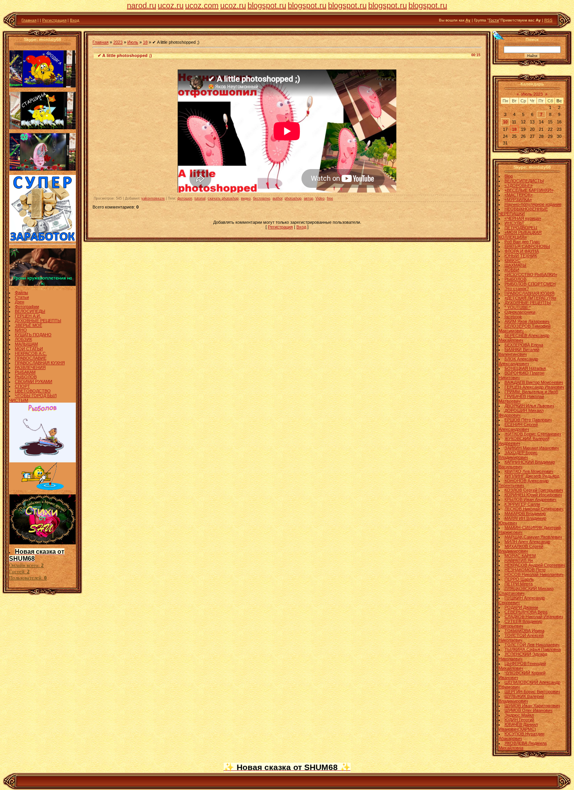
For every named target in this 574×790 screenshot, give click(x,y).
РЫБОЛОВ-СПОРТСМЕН (530, 284)
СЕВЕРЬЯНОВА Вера (525, 612)
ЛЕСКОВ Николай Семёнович (533, 508)
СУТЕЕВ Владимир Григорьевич (520, 623)
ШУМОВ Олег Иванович (528, 710)
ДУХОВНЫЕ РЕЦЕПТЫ (38, 320)
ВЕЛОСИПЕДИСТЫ (524, 180)
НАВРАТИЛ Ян (518, 560)
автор (308, 198)
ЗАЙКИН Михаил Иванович (531, 448)
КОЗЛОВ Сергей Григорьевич (533, 490)
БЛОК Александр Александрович (518, 361)
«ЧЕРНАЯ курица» (522, 218)
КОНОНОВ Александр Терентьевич (524, 483)
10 (505, 121)
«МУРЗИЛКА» (518, 199)
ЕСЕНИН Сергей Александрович (518, 427)
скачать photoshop (223, 198)
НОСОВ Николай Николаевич (533, 574)
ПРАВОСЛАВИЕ (30, 358)
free (330, 198)
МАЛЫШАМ (26, 344)
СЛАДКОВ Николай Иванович (533, 616)
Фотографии (27, 306)
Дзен (19, 302)
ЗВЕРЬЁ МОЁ (28, 325)
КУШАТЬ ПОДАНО (33, 334)
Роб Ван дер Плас (522, 241)
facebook (513, 316)
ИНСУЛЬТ (514, 223)
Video (320, 198)
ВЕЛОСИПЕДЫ (30, 311)
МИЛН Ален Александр (527, 541)
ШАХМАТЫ (515, 265)
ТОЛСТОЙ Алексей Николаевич (521, 637)
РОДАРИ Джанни (521, 607)
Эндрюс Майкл (519, 715)
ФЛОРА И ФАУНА (521, 251)
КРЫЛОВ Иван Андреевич (530, 499)
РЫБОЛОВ (26, 376)
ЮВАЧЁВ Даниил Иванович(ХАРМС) (518, 726)
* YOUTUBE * (517, 307)
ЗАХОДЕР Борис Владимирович (518, 455)
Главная (28, 20)
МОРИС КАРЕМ (520, 555)
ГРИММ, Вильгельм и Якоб (531, 391)
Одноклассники (519, 312)
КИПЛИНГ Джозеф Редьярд (531, 476)
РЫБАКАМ (25, 372)
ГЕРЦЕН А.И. (28, 316)
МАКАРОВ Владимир (525, 513)
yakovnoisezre (153, 198)
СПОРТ (22, 386)
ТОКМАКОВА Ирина (524, 630)
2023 (118, 42)
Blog (508, 176)
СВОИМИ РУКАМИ (33, 381)
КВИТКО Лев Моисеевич (528, 471)
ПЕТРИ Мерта (518, 583)
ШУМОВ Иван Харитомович (532, 705)
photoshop (293, 198)
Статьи (22, 297)
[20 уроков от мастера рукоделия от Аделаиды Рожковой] (42, 284)
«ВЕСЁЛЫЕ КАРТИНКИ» (528, 190)
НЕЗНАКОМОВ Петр (524, 569)
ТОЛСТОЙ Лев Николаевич (532, 644)
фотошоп (184, 198)
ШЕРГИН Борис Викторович (532, 691)
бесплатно (261, 198)
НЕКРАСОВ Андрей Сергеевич (534, 565)
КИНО (21, 330)
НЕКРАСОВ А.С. (31, 353)
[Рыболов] (42, 460)
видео (246, 198)
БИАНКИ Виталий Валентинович (519, 352)
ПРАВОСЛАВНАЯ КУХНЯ (40, 362)
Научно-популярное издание (533, 204)
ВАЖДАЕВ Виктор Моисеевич (533, 382)
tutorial (199, 198)
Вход (74, 20)
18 (145, 42)
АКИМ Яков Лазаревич (526, 321)
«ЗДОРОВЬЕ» (518, 185)
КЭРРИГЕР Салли (522, 504)
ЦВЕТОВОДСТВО (33, 391)
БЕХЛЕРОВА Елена (523, 344)
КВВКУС (512, 260)
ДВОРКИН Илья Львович (529, 405)
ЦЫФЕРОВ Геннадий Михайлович (522, 666)
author (277, 198)
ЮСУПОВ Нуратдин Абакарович (521, 736)
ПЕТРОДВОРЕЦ (520, 227)
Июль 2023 (532, 94)
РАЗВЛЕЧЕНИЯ (30, 367)
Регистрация (54, 20)
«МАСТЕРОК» (518, 195)
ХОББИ (511, 269)
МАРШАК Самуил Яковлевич (533, 537)
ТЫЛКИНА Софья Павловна (532, 649)
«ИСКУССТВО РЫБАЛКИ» (530, 274)
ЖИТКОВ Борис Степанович (532, 434)
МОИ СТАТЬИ (29, 348)
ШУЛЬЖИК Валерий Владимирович (521, 698)
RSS (548, 20)
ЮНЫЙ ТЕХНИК (520, 255)
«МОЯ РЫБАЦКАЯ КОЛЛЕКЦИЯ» (520, 234)
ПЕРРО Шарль (519, 579)
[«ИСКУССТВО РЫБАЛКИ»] (42, 488)
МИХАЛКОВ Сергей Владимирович (521, 548)
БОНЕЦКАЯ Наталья (525, 368)
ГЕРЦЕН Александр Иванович (534, 387)
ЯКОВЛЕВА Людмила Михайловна (523, 745)
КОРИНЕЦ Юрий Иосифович (533, 494)
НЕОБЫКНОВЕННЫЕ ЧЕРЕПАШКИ (523, 211)
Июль (132, 42)
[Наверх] (498, 35)
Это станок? (516, 288)
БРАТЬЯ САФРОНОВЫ (527, 246)
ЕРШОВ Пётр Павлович (528, 419)
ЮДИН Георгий (519, 719)
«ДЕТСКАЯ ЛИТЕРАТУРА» (530, 298)
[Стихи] (42, 542)
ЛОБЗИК (23, 339)
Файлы (21, 292)
